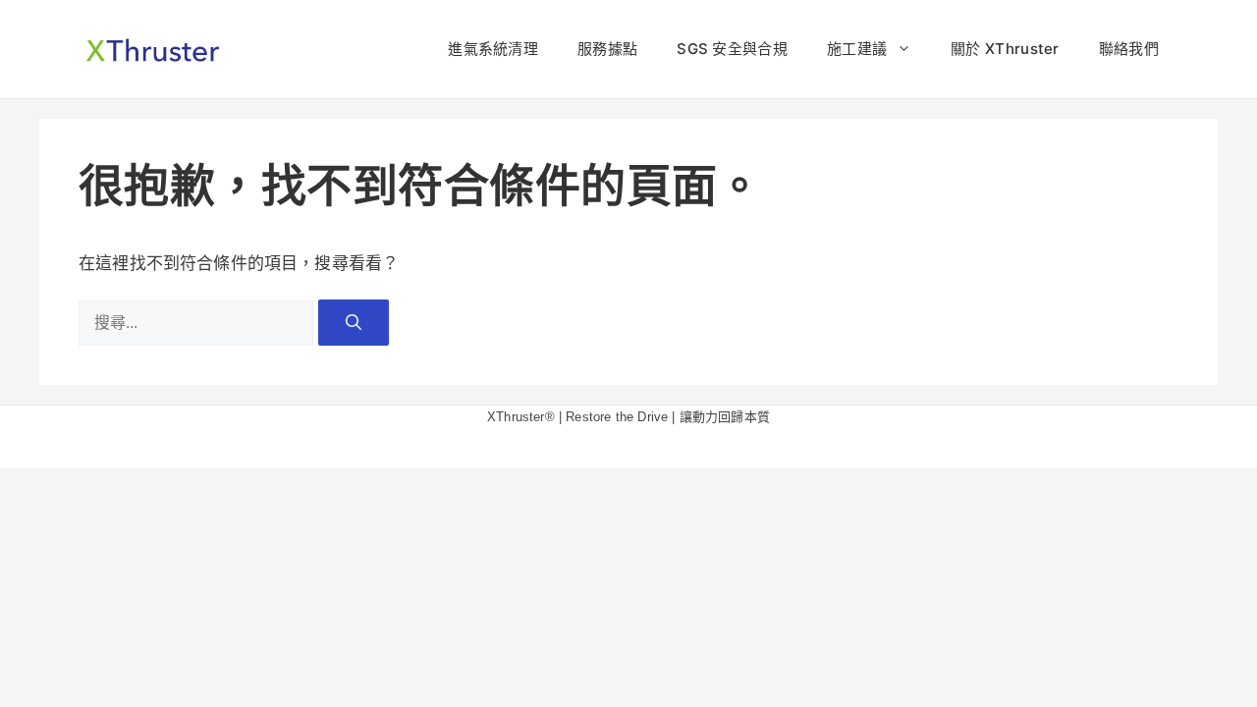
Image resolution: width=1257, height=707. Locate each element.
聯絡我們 (1129, 48)
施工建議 (857, 48)
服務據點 (607, 48)
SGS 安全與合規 (732, 48)
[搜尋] (353, 322)
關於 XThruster (1005, 48)
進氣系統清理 (493, 48)
